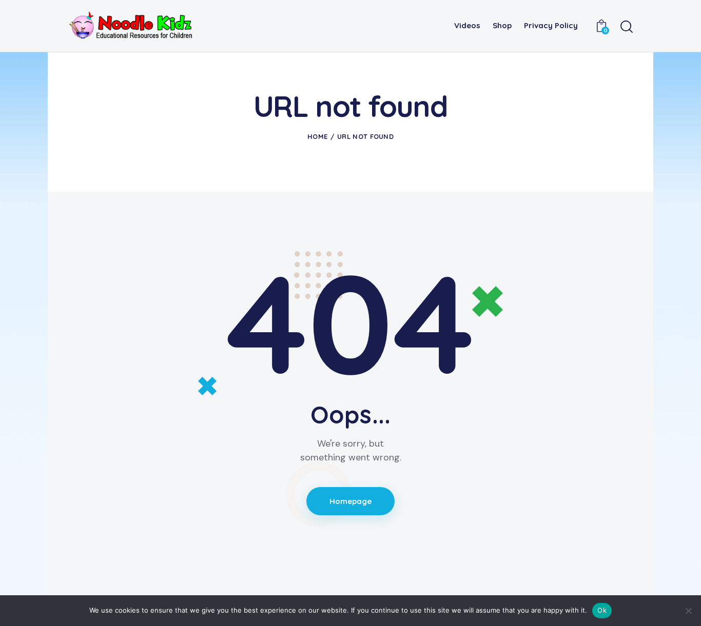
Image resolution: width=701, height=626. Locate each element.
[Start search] (626, 27)
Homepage (350, 501)
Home (317, 136)
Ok (602, 610)
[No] (688, 610)
